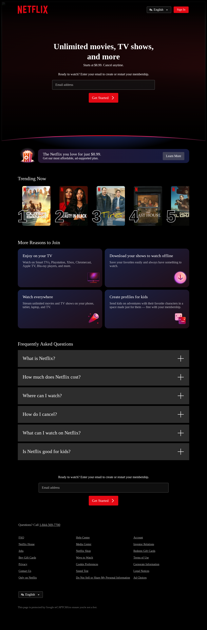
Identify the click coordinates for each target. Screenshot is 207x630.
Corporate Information (146, 564)
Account (138, 537)
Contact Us (25, 571)
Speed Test (82, 571)
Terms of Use (141, 557)
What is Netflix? (39, 358)
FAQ (21, 537)
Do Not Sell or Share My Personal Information (103, 577)
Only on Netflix (28, 577)
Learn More (173, 156)
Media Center (83, 544)
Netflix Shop (83, 550)
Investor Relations (143, 544)
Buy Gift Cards (27, 557)
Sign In (181, 9)
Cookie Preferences (87, 564)
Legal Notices (141, 571)
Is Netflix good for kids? (47, 451)
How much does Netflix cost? (52, 377)
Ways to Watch (84, 557)
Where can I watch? (42, 395)
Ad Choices (140, 577)
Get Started (100, 98)
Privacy (23, 564)
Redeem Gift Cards (144, 550)
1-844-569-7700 (49, 525)
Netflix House (27, 544)
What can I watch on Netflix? (52, 432)
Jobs (21, 550)
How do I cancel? (40, 414)
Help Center (83, 537)
